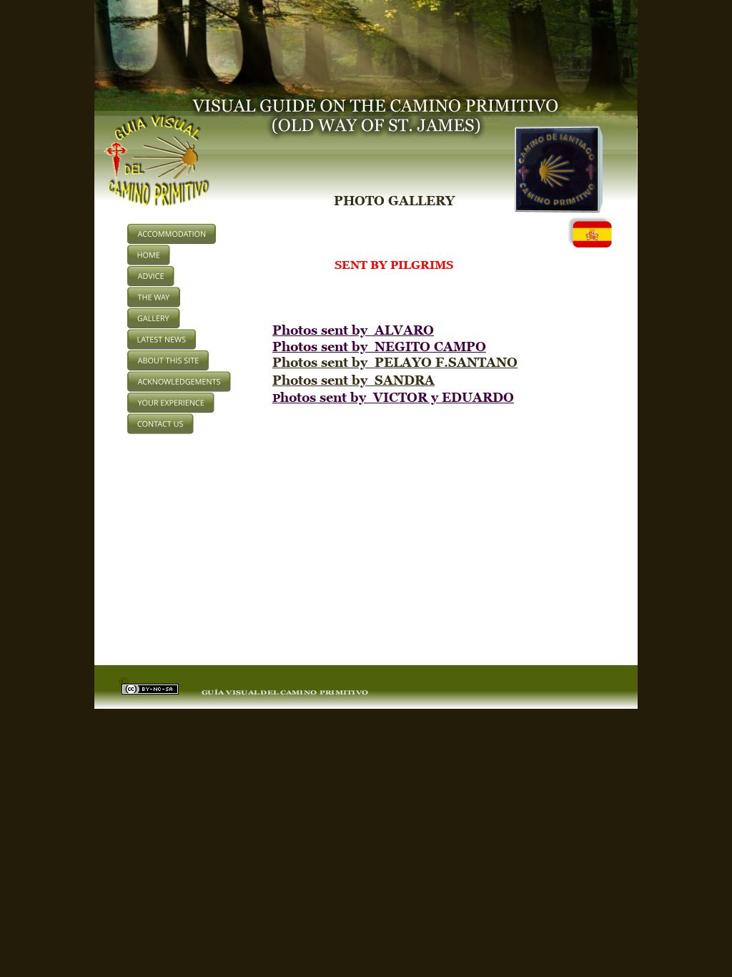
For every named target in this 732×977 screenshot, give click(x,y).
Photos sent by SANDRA (353, 380)
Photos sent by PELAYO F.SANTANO (395, 362)
